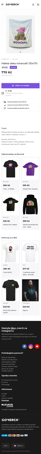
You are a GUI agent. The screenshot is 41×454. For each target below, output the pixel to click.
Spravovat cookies (8, 369)
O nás (3, 396)
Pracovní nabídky (7, 398)
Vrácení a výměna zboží (9, 360)
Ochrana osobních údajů (9, 366)
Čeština (19, 446)
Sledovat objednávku (8, 357)
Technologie (6, 384)
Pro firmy (5, 382)
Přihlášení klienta (7, 371)
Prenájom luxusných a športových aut (14, 409)
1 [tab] (20, 52)
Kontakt (4, 394)
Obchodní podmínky (8, 364)
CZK (5, 446)
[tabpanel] (20, 35)
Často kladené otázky (9, 362)
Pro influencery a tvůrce (10, 380)
